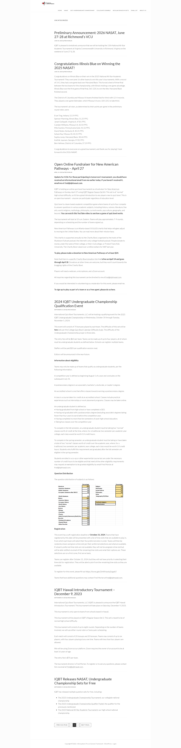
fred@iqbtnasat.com (73, 183)
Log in (114, 744)
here (112, 231)
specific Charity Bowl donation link (84, 259)
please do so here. (107, 289)
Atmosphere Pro (82, 744)
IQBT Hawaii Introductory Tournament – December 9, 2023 (84, 592)
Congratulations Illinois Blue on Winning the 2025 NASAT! (87, 66)
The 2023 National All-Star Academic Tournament (78, 710)
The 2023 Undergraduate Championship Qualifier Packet (81, 704)
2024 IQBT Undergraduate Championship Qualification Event (85, 304)
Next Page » (85, 725)
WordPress (108, 744)
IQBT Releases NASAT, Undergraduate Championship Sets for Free (83, 681)
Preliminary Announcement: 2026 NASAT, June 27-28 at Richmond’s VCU (89, 35)
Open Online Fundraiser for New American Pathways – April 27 (86, 166)
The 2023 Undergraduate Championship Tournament (79, 697)
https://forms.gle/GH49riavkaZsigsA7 (101, 571)
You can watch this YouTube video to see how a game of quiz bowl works (92, 213)
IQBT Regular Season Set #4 (94, 192)
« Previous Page (62, 725)
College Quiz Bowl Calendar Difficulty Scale (85, 330)
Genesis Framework (96, 744)
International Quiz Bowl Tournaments (48, 3)
